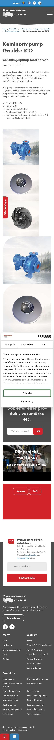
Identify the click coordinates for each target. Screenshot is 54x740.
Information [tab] (27, 344)
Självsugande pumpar (12, 709)
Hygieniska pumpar (11, 691)
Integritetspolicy (30, 555)
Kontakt (21, 491)
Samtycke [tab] (10, 344)
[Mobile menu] (50, 13)
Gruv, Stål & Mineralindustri (39, 645)
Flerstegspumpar (34, 683)
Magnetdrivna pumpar (37, 695)
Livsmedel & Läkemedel (37, 654)
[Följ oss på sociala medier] (5, 628)
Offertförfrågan (5, 207)
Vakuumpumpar (34, 714)
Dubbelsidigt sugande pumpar (12, 685)
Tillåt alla (27, 393)
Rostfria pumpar (10, 704)
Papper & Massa (34, 659)
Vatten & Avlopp (34, 663)
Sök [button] (38, 431)
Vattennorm (8, 714)
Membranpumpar (10, 700)
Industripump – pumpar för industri (35, 28)
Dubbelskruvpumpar (36, 709)
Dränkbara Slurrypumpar (38, 679)
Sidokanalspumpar (35, 704)
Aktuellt (16, 3)
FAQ (35, 491)
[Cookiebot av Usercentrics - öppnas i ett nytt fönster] (38, 336)
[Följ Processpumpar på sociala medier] (34, 3)
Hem (5, 28)
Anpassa (25, 401)
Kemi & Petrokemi (34, 649)
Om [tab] (44, 344)
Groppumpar (8, 679)
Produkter (13, 28)
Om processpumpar (11, 649)
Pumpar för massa (35, 700)
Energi (29, 640)
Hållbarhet (7, 645)
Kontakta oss (13, 617)
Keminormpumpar (12, 31)
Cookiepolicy (23, 730)
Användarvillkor (23, 558)
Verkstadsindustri (34, 668)
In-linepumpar (33, 691)
